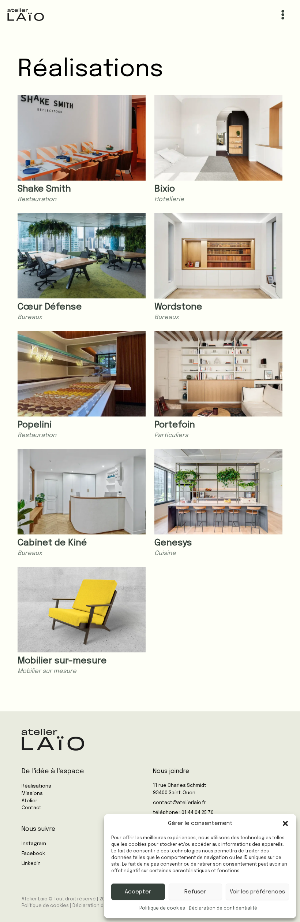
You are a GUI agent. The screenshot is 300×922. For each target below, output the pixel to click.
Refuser (195, 892)
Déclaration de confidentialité (223, 908)
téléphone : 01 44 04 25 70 (183, 812)
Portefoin (174, 425)
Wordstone (178, 307)
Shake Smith (44, 189)
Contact (31, 808)
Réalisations (36, 786)
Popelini (35, 425)
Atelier (29, 801)
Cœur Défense (50, 307)
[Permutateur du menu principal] (283, 15)
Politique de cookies (162, 908)
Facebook (33, 853)
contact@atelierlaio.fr (179, 802)
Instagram (34, 843)
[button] (285, 823)
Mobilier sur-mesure (62, 661)
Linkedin (31, 863)
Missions (32, 793)
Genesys (173, 543)
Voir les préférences (257, 892)
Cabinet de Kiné (52, 543)
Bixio (164, 189)
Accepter (138, 892)
